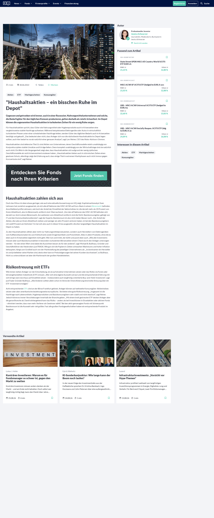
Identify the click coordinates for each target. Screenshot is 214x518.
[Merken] (166, 57)
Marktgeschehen (32, 95)
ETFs (25, 288)
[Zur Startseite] (6, 3)
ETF (19, 95)
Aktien (10, 95)
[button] (146, 42)
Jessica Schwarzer (139, 34)
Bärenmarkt (97, 206)
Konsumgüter (50, 95)
